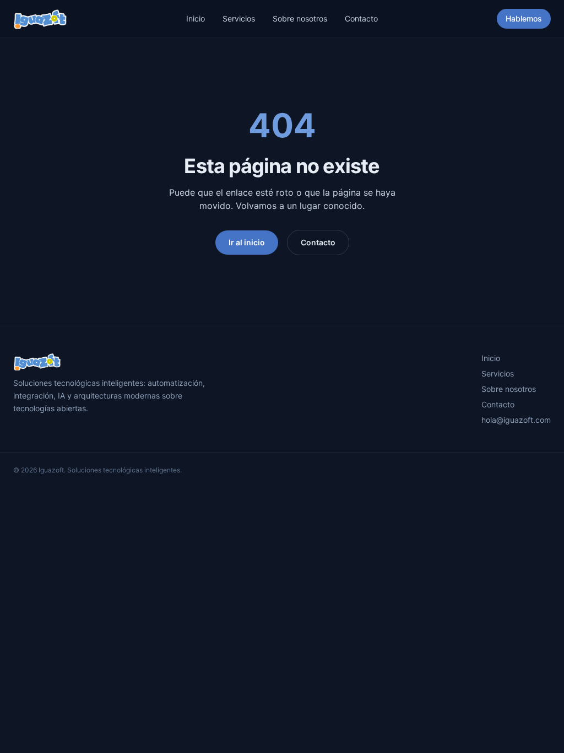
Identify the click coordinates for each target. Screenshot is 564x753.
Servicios (239, 18)
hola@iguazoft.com (516, 419)
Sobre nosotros (300, 18)
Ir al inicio (247, 242)
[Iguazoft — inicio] (40, 19)
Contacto (361, 18)
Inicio (195, 18)
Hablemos (524, 18)
